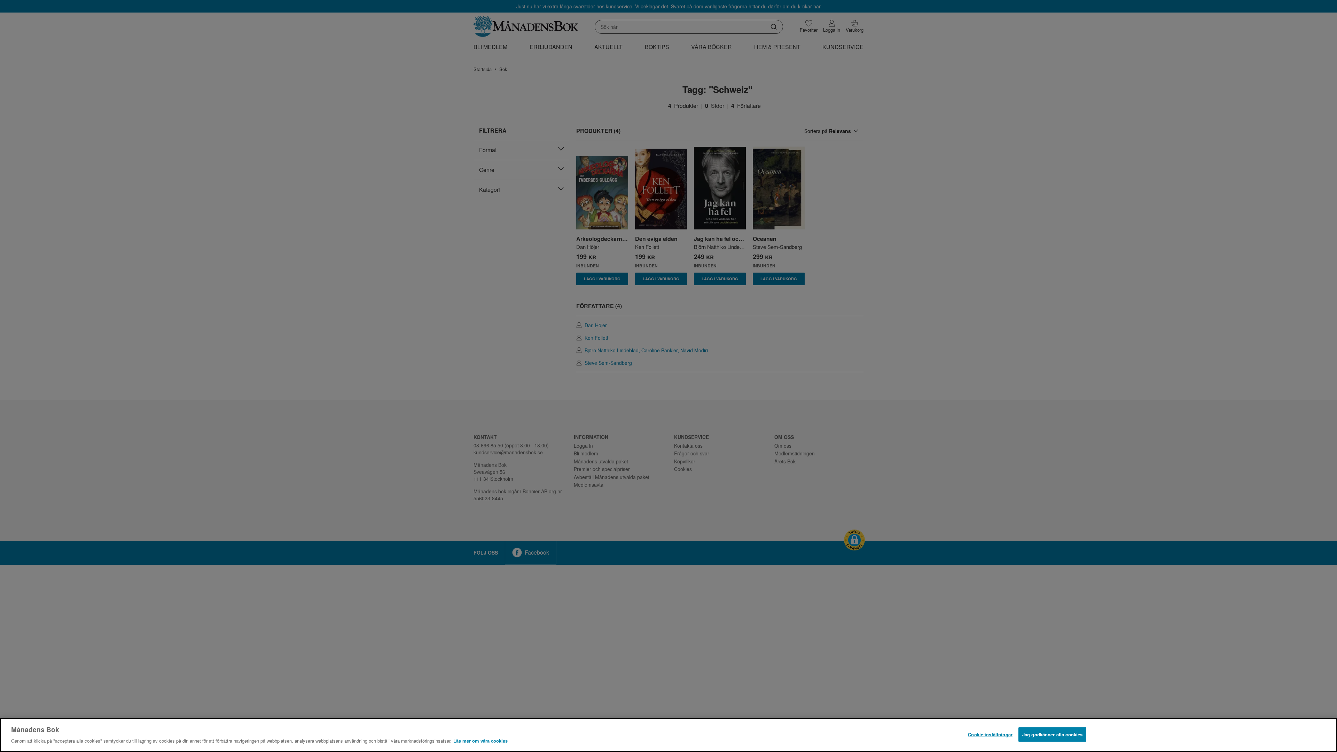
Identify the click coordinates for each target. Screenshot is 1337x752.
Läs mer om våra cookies (480, 740)
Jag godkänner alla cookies (1052, 734)
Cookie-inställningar (990, 734)
